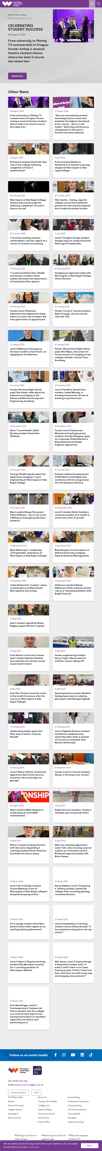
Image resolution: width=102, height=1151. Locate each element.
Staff (36, 1093)
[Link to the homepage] (12, 3)
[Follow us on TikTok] (91, 1055)
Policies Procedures (78, 1101)
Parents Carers (46, 1114)
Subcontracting (75, 1122)
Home (10, 15)
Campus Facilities (47, 1101)
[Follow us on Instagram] (63, 1055)
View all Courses (16, 1105)
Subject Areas (15, 1109)
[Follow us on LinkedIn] (82, 1055)
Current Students (18, 1093)
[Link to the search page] (98, 3)
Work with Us (14, 1118)
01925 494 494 (19, 1081)
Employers (13, 1114)
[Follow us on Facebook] (55, 1055)
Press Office (44, 1122)
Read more (17, 76)
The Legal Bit (74, 1114)
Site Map (72, 1118)
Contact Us (43, 1118)
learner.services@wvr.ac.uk (29, 1085)
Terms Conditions (77, 1109)
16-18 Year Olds (15, 1097)
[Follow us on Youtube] (73, 1055)
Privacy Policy (75, 1105)
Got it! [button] (89, 1146)
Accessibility (74, 1097)
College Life (43, 1105)
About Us (42, 1097)
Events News (20, 15)
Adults (11, 1101)
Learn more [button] (34, 1147)
